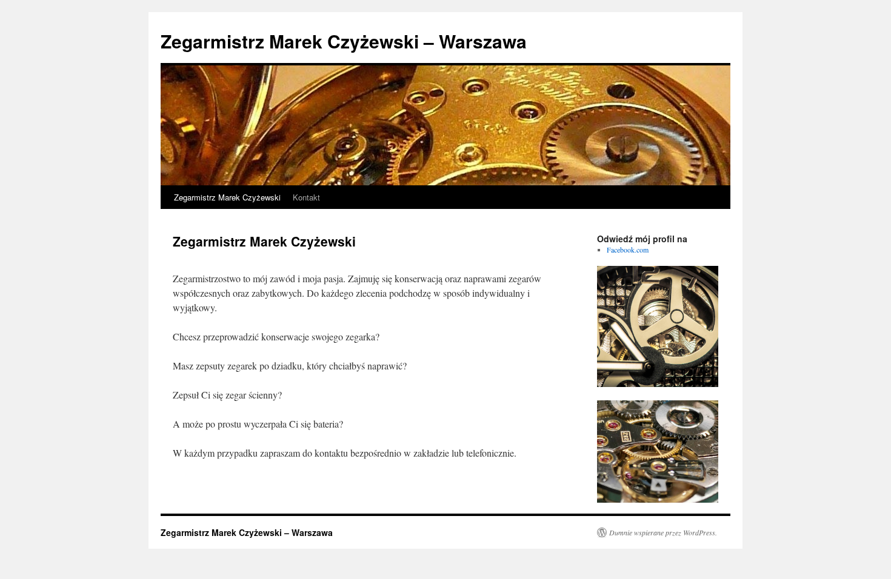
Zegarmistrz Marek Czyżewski (227, 197)
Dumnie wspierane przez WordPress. (663, 532)
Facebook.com (628, 249)
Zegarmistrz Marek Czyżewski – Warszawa (344, 41)
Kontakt (306, 197)
